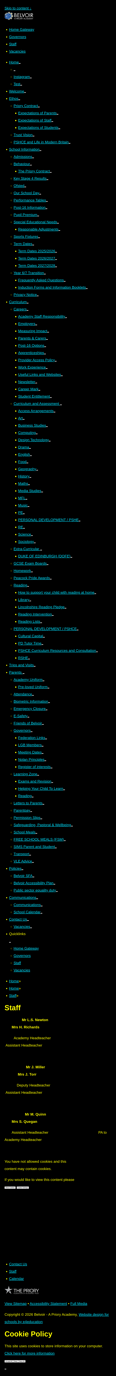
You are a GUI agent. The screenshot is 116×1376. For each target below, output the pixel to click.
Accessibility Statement (48, 1304)
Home (14, 981)
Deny (15, 1361)
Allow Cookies (10, 1188)
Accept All (8, 1361)
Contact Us (18, 1264)
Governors (17, 37)
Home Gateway (21, 29)
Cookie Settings (23, 1188)
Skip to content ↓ (18, 8)
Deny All (22, 1361)
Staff (12, 44)
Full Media (78, 1304)
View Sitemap (16, 1304)
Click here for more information (30, 1353)
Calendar (16, 1279)
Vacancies (17, 51)
